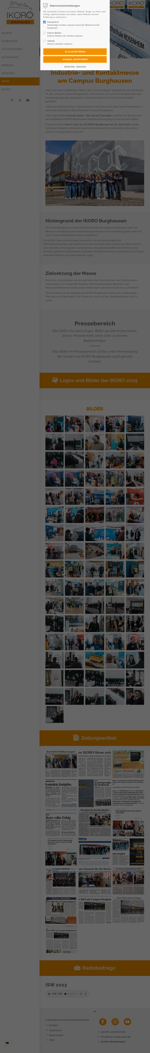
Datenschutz (69, 67)
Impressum (81, 67)
